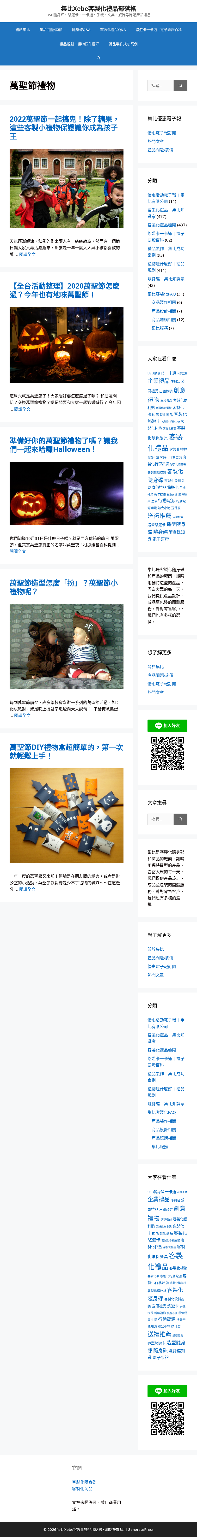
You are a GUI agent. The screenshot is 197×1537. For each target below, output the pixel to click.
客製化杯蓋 (169, 428)
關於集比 (22, 29)
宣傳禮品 (159, 487)
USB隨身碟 (156, 373)
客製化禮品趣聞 (162, 225)
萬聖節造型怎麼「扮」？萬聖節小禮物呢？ (64, 587)
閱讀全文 (27, 254)
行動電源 (166, 500)
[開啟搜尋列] (98, 58)
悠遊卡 (173, 487)
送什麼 (176, 508)
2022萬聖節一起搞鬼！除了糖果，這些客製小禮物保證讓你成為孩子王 (65, 127)
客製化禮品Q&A (113, 29)
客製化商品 (164, 414)
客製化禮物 (178, 449)
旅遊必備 (172, 494)
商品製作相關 (164, 302)
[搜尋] (180, 85)
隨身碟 (160, 531)
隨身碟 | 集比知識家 (166, 279)
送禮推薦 (160, 515)
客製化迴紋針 (157, 472)
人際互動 (182, 373)
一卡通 (170, 373)
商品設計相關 (164, 311)
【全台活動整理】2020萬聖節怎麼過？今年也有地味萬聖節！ (65, 290)
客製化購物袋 (178, 464)
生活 (154, 501)
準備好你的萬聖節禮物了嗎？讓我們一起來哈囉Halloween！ (64, 445)
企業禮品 (159, 380)
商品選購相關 (164, 319)
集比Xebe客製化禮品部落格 (98, 8)
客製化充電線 (164, 408)
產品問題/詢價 (50, 29)
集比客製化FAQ (162, 294)
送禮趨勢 (177, 517)
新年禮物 (160, 494)
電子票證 (161, 539)
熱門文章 (156, 141)
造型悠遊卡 (157, 524)
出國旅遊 (166, 391)
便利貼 (175, 381)
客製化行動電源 (171, 457)
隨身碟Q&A (81, 29)
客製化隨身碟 (84, 1482)
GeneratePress (141, 1529)
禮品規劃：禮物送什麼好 (79, 43)
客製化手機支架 (170, 422)
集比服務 (160, 328)
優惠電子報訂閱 (162, 133)
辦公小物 (164, 508)
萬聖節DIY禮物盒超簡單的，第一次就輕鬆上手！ (66, 751)
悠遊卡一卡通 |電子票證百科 (158, 29)
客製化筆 (153, 457)
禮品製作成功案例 (123, 43)
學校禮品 (166, 401)
